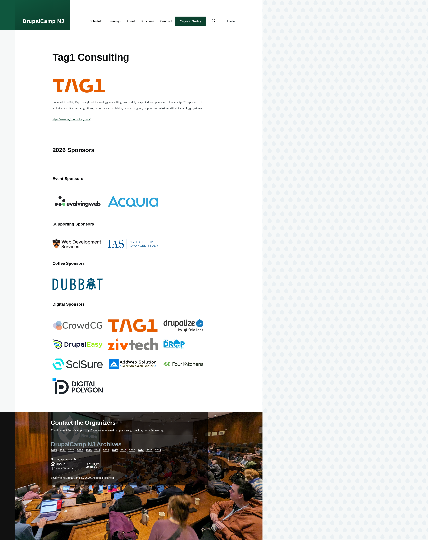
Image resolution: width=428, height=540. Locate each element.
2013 (149, 450)
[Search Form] (213, 21)
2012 (158, 450)
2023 (71, 450)
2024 (63, 450)
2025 (54, 450)
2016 (123, 450)
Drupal (89, 466)
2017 (115, 450)
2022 (80, 450)
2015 (132, 450)
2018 (106, 450)
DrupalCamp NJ (43, 21)
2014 (141, 450)
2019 (97, 450)
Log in (231, 21)
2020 (89, 450)
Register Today (190, 21)
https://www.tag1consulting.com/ (71, 119)
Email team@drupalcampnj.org (70, 430)
